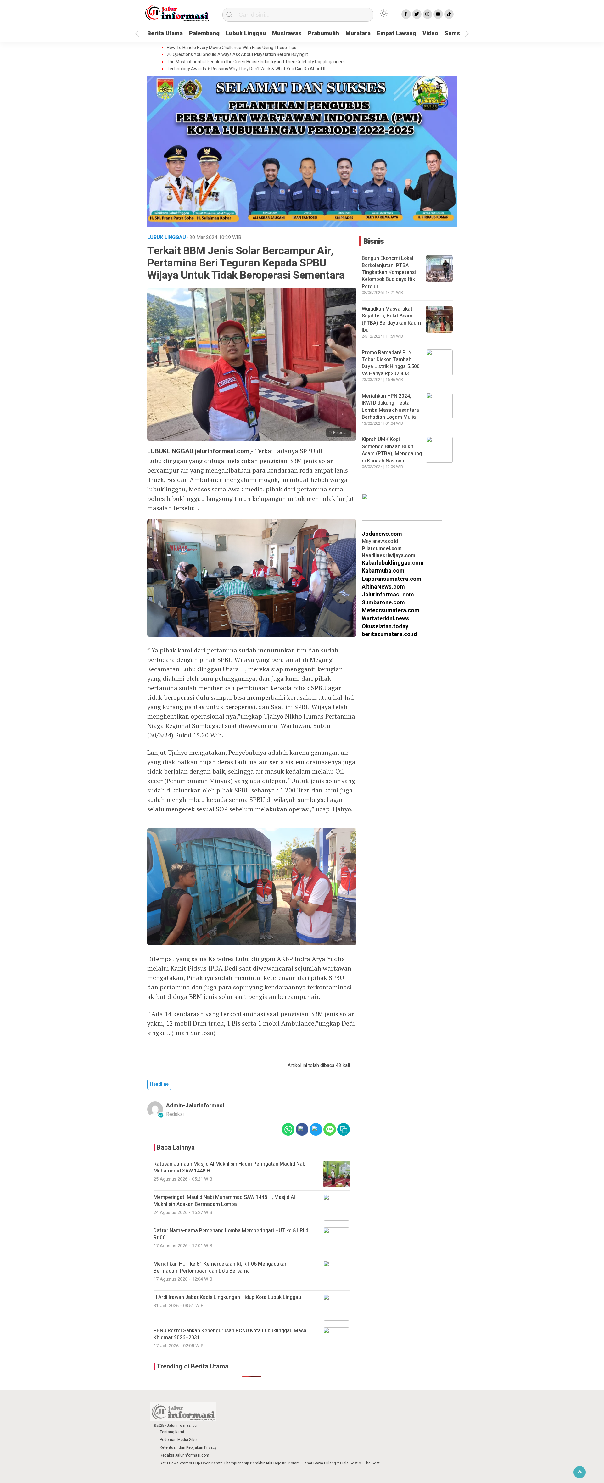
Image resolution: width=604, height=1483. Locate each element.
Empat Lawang (396, 33)
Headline (159, 1084)
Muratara (358, 33)
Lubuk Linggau (246, 33)
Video (430, 33)
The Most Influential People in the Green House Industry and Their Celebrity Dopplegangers (256, 62)
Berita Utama (165, 33)
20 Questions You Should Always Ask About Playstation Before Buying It (237, 55)
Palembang (204, 33)
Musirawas (286, 33)
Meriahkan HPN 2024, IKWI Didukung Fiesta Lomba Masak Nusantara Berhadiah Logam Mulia (390, 406)
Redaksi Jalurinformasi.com (184, 1455)
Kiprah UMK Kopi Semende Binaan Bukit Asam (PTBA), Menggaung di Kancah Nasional (392, 450)
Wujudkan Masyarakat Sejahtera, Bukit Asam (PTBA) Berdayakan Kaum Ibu (391, 319)
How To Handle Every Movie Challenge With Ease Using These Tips (231, 48)
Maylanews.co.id (380, 542)
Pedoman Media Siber (179, 1439)
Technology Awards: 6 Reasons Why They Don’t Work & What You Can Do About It (246, 69)
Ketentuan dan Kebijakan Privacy (188, 1447)
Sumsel (455, 33)
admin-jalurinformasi (195, 1105)
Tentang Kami (172, 1432)
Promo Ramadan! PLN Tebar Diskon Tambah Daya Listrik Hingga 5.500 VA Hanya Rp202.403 (391, 363)
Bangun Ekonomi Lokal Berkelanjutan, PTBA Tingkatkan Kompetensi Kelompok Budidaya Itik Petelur (389, 273)
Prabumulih (323, 33)
